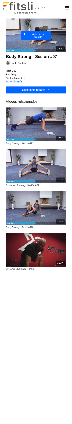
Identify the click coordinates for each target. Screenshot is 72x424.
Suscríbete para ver (34, 89)
